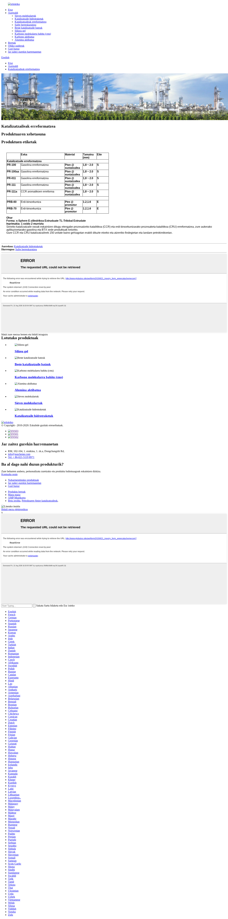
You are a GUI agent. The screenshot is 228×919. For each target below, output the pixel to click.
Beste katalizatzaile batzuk (28, 27)
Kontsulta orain (9, 474)
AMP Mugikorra (17, 497)
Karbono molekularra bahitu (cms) (33, 33)
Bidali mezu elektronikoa (14, 509)
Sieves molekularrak (25, 15)
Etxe (10, 9)
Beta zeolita (14, 500)
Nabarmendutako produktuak (23, 480)
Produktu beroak (17, 491)
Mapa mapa (14, 494)
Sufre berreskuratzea (25, 24)
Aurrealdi (13, 12)
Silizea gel (20, 30)
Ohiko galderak (16, 45)
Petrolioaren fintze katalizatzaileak (40, 500)
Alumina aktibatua (24, 39)
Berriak (12, 42)
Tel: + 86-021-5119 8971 (21, 457)
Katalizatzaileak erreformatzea (30, 21)
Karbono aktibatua (24, 36)
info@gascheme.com (19, 454)
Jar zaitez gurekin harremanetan (24, 51)
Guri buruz (14, 48)
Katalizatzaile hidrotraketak (29, 18)
